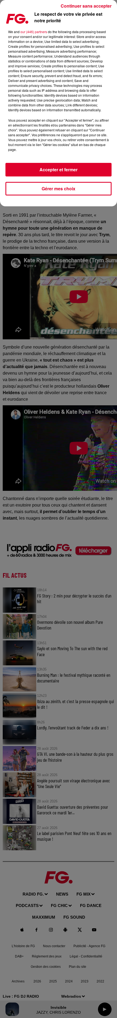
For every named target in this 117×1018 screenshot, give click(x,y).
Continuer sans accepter (86, 6)
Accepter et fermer (58, 169)
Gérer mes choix (58, 188)
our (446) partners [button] (33, 31)
